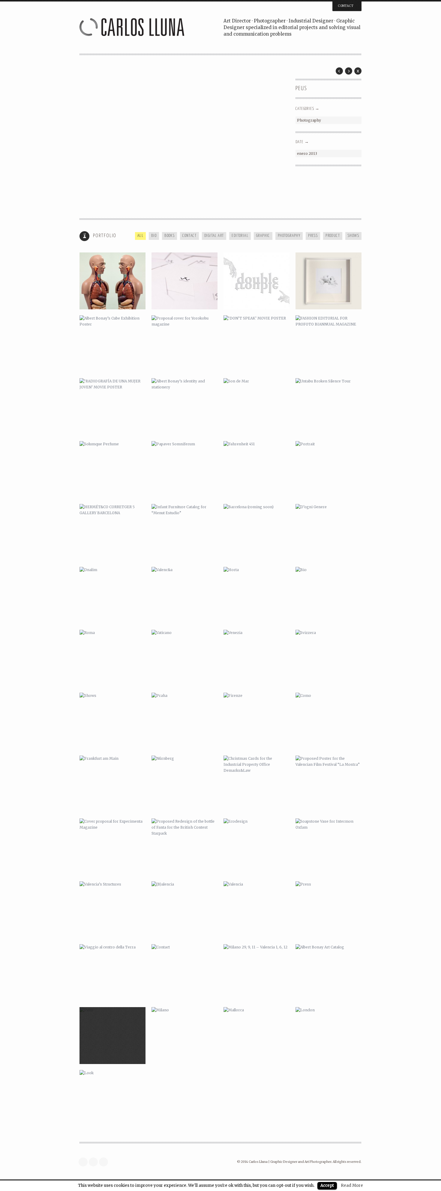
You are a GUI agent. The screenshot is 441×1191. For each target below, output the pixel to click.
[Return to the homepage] (152, 28)
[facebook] (85, 1162)
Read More (352, 1185)
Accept (327, 1185)
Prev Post (339, 71)
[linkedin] (95, 1162)
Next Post (348, 71)
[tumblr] (105, 1162)
